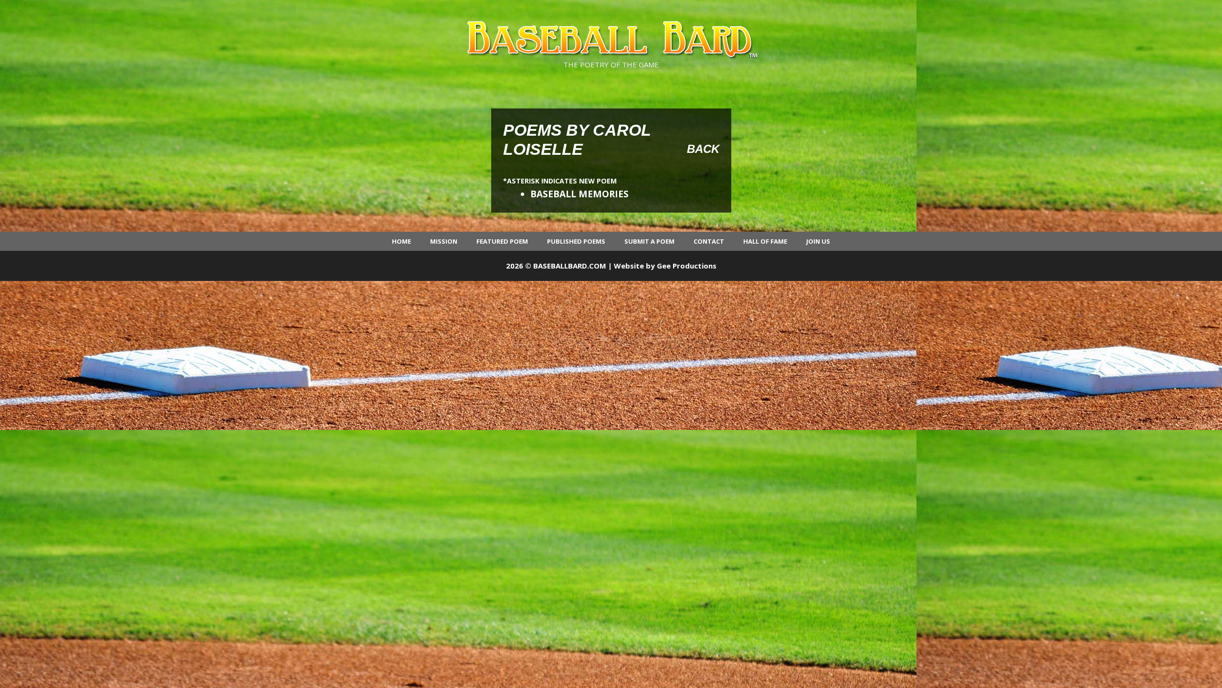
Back (703, 148)
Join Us (818, 241)
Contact (709, 241)
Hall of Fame (765, 241)
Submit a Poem (649, 241)
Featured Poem (502, 241)
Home (401, 241)
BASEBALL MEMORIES (579, 194)
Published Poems (576, 241)
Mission (443, 241)
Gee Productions (686, 265)
